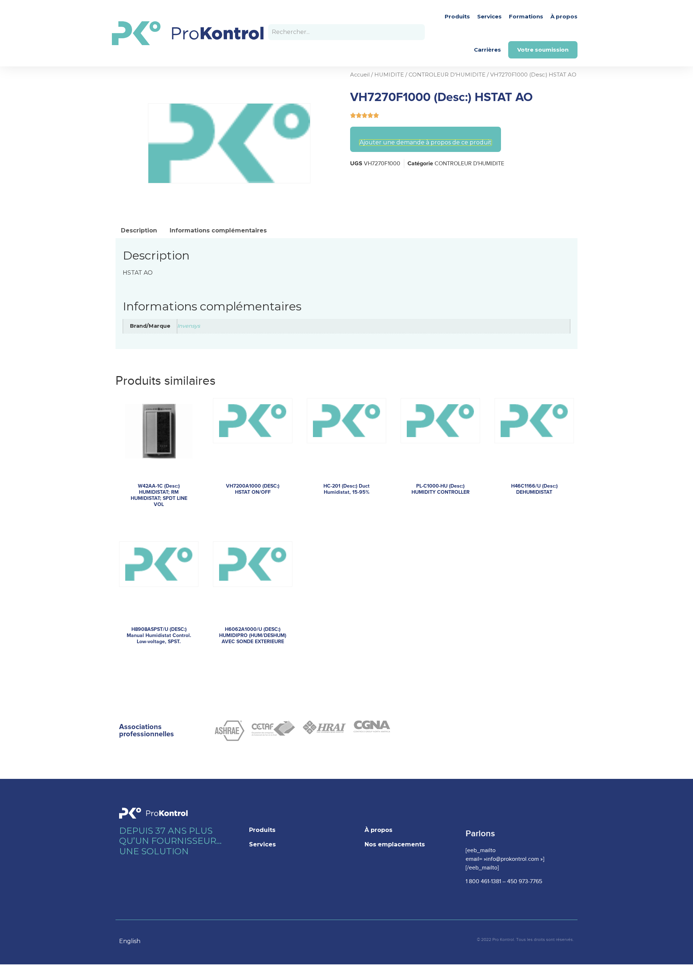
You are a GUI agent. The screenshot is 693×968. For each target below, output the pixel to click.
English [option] (129, 941)
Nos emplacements (395, 844)
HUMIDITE (389, 74)
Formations (526, 16)
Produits (457, 16)
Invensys (188, 326)
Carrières (487, 49)
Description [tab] (139, 230)
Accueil (360, 74)
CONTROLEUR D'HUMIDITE (447, 74)
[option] (133, 941)
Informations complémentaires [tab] (218, 230)
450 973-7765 (524, 881)
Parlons (480, 833)
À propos (564, 16)
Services (489, 16)
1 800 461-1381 (483, 881)
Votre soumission (542, 49)
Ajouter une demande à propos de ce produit (425, 142)
